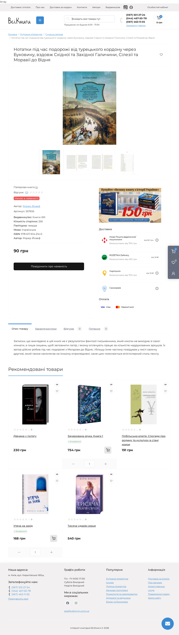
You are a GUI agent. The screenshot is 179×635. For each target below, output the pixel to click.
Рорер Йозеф (31, 206)
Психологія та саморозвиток (121, 594)
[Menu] (40, 20)
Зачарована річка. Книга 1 (85, 436)
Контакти (82, 7)
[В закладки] (161, 55)
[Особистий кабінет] (173, 273)
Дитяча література (116, 586)
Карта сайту (154, 598)
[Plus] (106, 464)
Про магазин (155, 582)
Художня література (31, 34)
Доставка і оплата (20, 7)
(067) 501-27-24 (135, 14)
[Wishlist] (57, 391)
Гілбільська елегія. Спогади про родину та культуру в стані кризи (144, 440)
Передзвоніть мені (18, 598)
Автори (96, 7)
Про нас (40, 7)
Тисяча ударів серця (82, 525)
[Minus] (73, 464)
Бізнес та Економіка (117, 601)
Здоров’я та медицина (118, 598)
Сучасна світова (54, 34)
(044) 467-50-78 (136, 18)
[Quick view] (57, 384)
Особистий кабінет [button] (157, 7)
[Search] (68, 18)
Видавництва (113, 7)
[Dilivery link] (157, 240)
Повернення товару (159, 594)
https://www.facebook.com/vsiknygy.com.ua (67, 603)
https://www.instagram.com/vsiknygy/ (76, 603)
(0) (26, 192)
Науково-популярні (117, 590)
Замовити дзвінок (136, 25)
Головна (12, 34)
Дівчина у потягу (25, 436)
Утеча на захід (23, 525)
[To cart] (107, 450)
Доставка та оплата (158, 578)
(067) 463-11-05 (135, 21)
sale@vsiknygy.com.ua (76, 611)
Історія (110, 582)
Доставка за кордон (61, 7)
